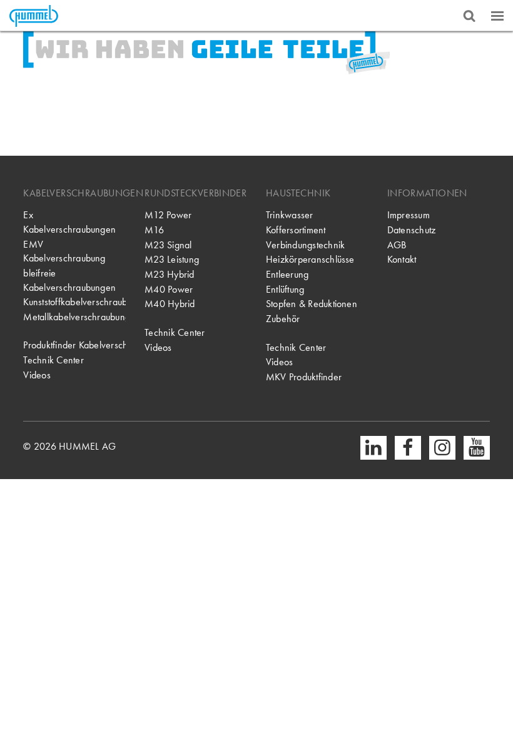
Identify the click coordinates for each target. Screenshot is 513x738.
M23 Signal (168, 245)
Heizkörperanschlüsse (310, 259)
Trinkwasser (289, 215)
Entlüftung (285, 289)
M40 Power (169, 289)
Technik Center (53, 360)
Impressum (408, 215)
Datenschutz (411, 230)
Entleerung (287, 274)
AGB (397, 245)
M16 (154, 230)
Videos (36, 375)
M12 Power (168, 215)
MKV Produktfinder (304, 377)
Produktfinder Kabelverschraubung (74, 345)
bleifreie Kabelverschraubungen (69, 280)
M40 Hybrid (170, 304)
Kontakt (402, 259)
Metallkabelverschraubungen (74, 317)
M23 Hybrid (169, 274)
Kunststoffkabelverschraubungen (74, 302)
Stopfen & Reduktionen (311, 304)
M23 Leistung (172, 259)
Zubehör (283, 319)
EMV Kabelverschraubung (64, 251)
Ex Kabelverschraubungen (69, 222)
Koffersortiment (296, 230)
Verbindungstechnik (305, 245)
